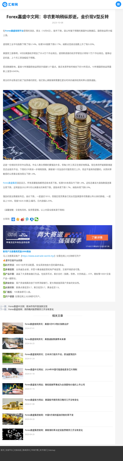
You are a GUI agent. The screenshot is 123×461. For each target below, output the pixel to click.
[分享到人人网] (32, 219)
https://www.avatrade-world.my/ (38, 255)
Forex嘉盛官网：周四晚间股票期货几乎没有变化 (31, 309)
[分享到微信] (36, 219)
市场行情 (34, 450)
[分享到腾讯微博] (27, 219)
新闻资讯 (26, 450)
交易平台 (9, 450)
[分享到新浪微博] (22, 219)
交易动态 (17, 450)
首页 (2, 450)
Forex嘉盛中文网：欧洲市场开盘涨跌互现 (27, 306)
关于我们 (43, 450)
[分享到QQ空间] (18, 219)
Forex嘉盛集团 (10, 182)
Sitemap (51, 450)
